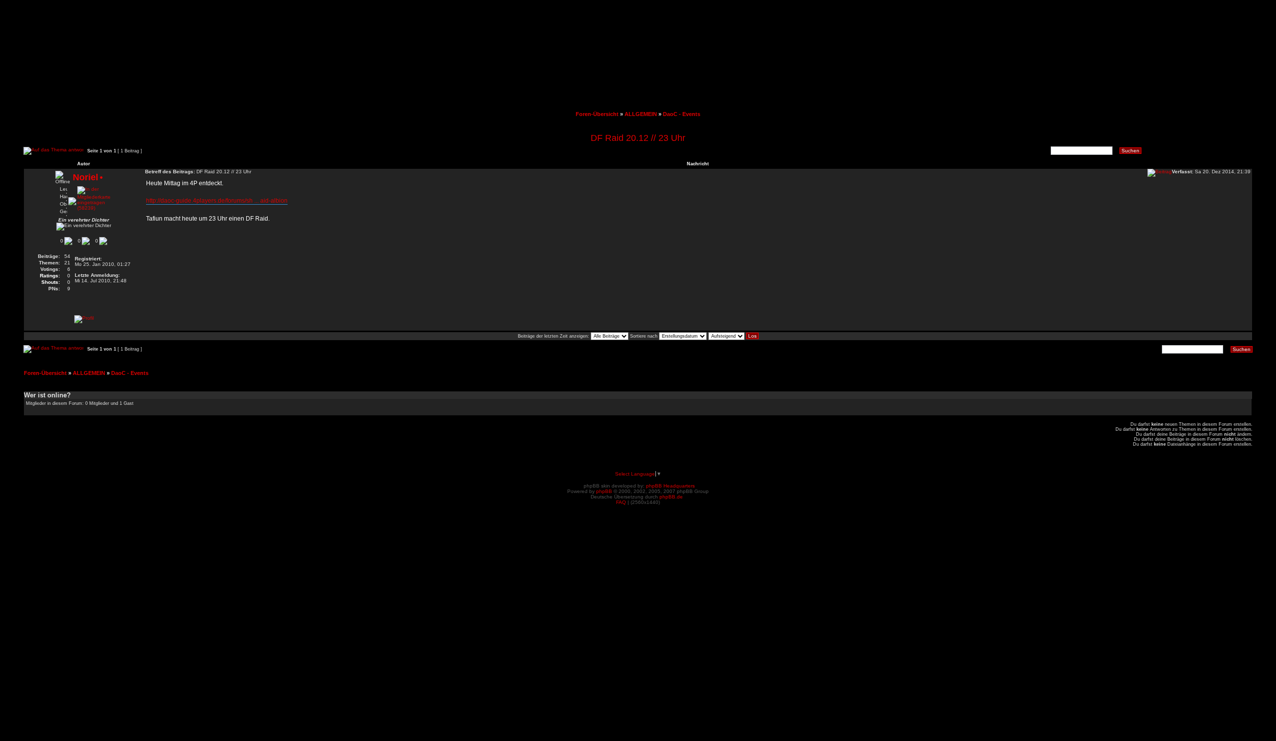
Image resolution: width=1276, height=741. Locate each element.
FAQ (621, 502)
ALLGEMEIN (641, 114)
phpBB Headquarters (670, 486)
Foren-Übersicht (597, 114)
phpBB (604, 491)
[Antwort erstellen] (53, 151)
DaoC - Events (681, 114)
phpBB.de (671, 496)
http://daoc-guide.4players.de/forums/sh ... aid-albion (217, 200)
